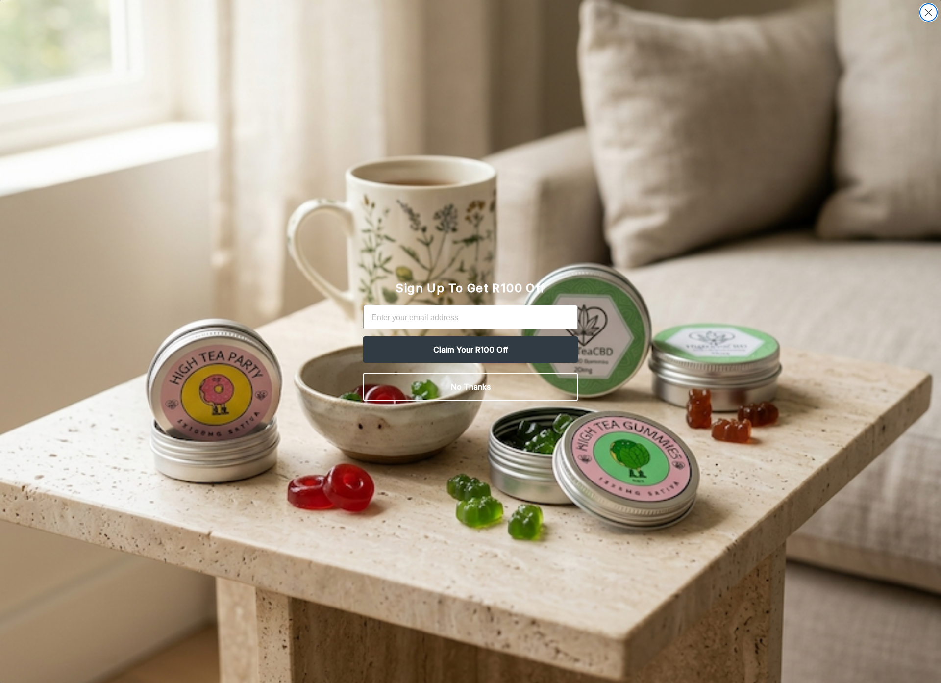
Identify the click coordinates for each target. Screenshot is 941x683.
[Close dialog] (928, 12)
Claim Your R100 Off (470, 349)
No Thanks (471, 387)
